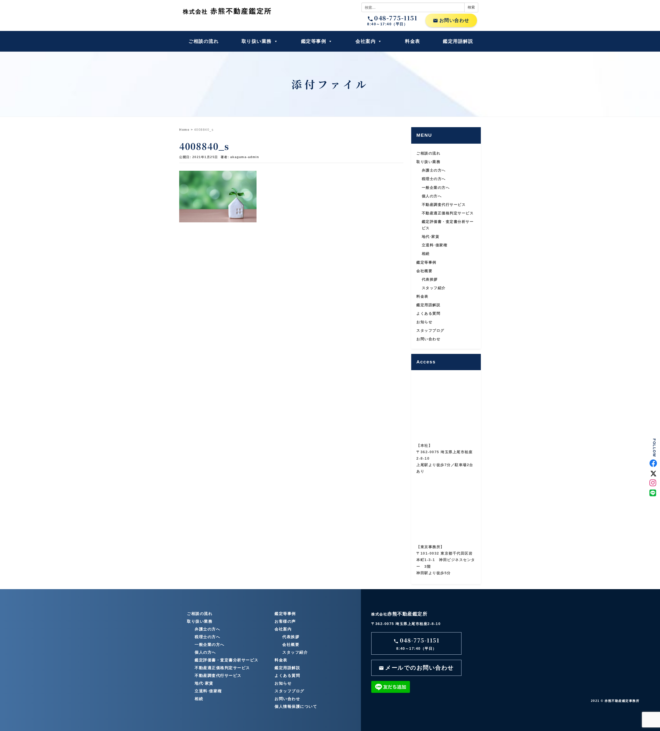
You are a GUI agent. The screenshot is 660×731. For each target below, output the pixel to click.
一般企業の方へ (436, 187)
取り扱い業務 (257, 41)
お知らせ (424, 322)
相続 (426, 253)
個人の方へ (432, 196)
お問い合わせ (451, 20)
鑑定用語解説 (458, 41)
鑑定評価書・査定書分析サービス (227, 660)
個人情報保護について (296, 706)
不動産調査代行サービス (444, 204)
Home (184, 130)
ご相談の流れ (203, 41)
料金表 (412, 41)
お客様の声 (285, 621)
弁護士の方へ (434, 170)
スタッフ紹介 (434, 288)
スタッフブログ (430, 330)
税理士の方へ (434, 179)
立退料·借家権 (435, 245)
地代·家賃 (431, 236)
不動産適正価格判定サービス (448, 213)
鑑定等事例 (313, 41)
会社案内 (366, 41)
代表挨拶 (430, 279)
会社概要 (424, 271)
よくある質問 (428, 313)
